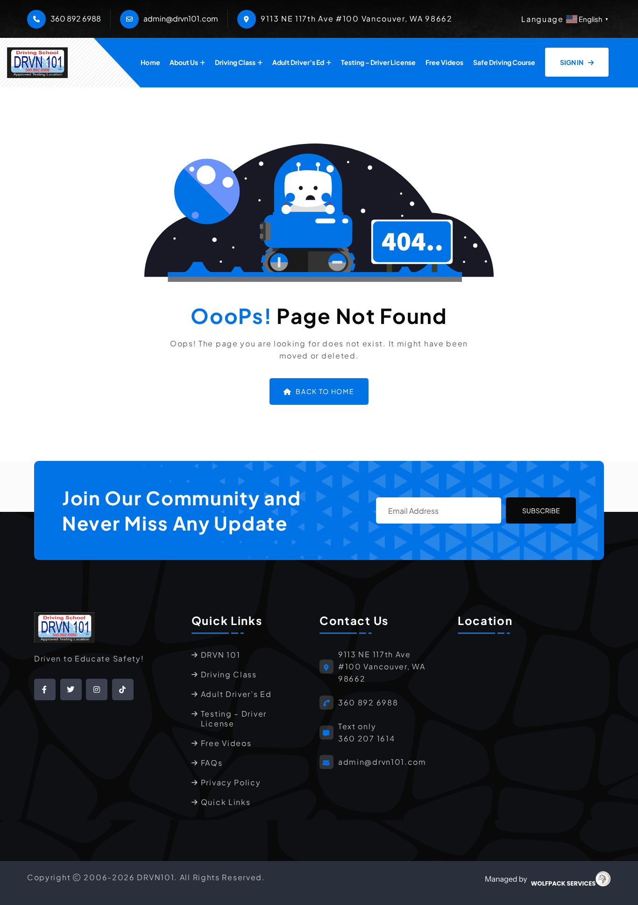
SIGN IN (572, 62)
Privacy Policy (231, 782)
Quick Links (226, 802)
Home (150, 62)
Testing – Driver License (378, 62)
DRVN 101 (221, 655)
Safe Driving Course (504, 62)
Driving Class (235, 62)
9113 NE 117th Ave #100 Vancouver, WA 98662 (381, 666)
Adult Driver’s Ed (298, 62)
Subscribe (541, 510)
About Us (184, 62)
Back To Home (325, 391)
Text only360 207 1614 (366, 732)
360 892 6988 (75, 18)
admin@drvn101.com (180, 18)
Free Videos (444, 62)
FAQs (212, 763)
